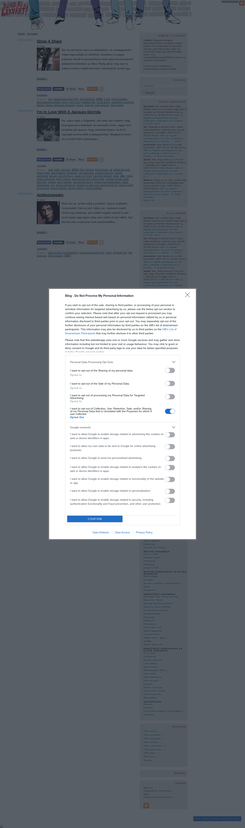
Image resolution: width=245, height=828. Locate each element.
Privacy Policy (144, 532)
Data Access (122, 532)
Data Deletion (101, 532)
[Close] (188, 296)
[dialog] (122, 414)
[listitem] (122, 362)
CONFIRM (95, 519)
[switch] (170, 370)
